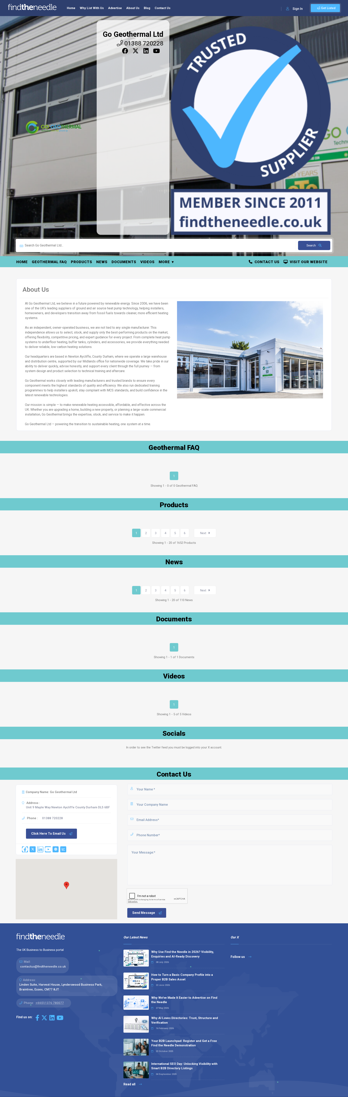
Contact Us (162, 8)
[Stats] (63, 849)
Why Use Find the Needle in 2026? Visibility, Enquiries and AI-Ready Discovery (182, 954)
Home (71, 8)
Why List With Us (92, 8)
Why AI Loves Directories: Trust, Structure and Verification (184, 1020)
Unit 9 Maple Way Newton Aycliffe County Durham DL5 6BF (68, 807)
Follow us (238, 957)
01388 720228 (143, 43)
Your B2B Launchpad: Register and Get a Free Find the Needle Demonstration (184, 1043)
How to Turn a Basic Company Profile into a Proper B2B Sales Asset (182, 977)
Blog (147, 8)
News (102, 262)
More (164, 262)
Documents (124, 262)
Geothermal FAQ (49, 262)
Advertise (115, 8)
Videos (147, 262)
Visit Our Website (308, 262)
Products (81, 262)
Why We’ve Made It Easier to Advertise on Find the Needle (184, 1000)
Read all (129, 1084)
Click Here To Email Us (48, 833)
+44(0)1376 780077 (49, 1003)
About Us (132, 8)
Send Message (143, 913)
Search (312, 245)
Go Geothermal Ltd (133, 34)
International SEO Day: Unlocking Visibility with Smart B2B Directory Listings (184, 1066)
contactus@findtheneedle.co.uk (43, 966)
